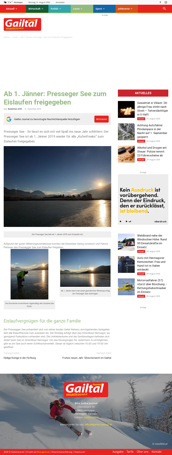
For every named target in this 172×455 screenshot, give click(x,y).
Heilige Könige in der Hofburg (20, 357)
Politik (54, 8)
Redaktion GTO (15, 109)
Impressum (79, 451)
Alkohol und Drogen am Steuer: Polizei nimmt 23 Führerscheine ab (152, 151)
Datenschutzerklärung (61, 451)
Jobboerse (124, 8)
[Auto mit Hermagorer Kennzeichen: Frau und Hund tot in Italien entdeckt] (126, 264)
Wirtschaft (34, 8)
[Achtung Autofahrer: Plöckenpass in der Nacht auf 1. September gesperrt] (126, 131)
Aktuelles (143, 93)
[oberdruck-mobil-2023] (143, 223)
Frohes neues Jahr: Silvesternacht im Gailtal (86, 357)
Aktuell (10, 8)
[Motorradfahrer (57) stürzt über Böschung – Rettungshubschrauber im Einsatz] (126, 286)
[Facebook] (160, 2)
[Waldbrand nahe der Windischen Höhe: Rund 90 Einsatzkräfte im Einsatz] (126, 242)
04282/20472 (91, 417)
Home (6, 37)
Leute (76, 8)
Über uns (142, 451)
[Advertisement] (105, 24)
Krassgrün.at (43, 451)
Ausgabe (118, 451)
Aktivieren (101, 119)
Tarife (130, 451)
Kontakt (157, 451)
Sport (99, 8)
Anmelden (60, 2)
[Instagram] (165, 2)
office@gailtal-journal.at (98, 424)
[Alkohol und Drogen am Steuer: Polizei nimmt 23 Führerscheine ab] (126, 154)
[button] (164, 9)
